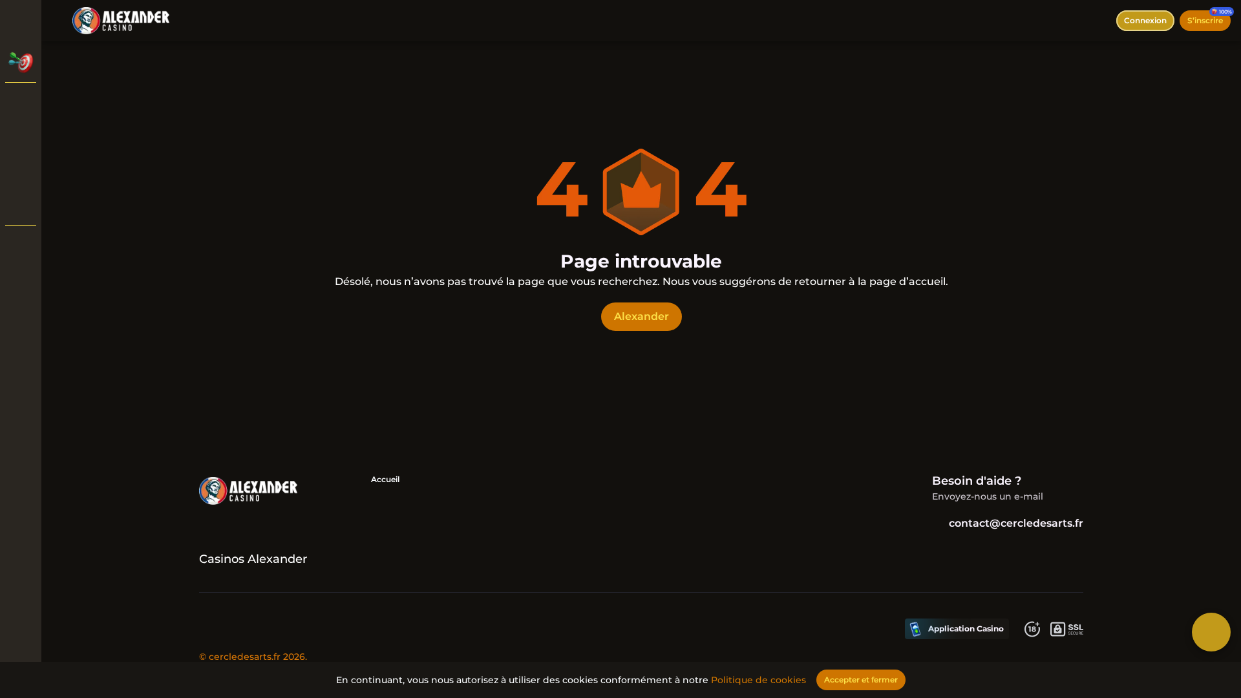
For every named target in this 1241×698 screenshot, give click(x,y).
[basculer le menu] (20, 20)
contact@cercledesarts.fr (1016, 523)
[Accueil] (120, 21)
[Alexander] (20, 103)
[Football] (20, 170)
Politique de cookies (758, 680)
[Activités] (20, 62)
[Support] (20, 245)
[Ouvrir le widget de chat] (1211, 632)
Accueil (385, 479)
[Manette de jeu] (20, 204)
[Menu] (59, 20)
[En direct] (20, 137)
